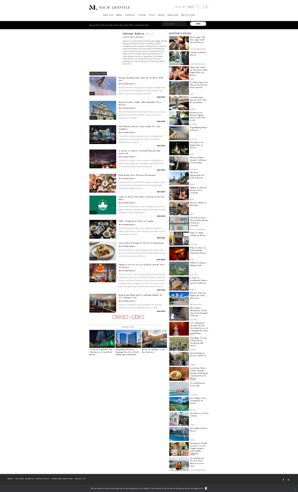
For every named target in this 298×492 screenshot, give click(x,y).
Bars (190, 79)
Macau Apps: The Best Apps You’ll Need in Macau (197, 39)
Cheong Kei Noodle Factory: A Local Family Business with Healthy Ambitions (198, 448)
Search (206, 7)
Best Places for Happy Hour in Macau (197, 145)
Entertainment (96, 142)
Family (190, 184)
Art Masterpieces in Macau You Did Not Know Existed (199, 85)
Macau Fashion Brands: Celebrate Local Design (198, 160)
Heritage (94, 166)
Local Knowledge (190, 49)
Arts (190, 94)
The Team (19, 479)
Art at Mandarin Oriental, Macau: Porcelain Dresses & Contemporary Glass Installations (199, 328)
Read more (161, 97)
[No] (295, 488)
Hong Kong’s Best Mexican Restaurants (137, 175)
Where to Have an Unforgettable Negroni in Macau (198, 250)
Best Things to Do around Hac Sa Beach (198, 400)
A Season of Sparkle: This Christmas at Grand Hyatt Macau (100, 352)
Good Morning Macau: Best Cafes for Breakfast (198, 100)
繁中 (183, 7)
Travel (161, 15)
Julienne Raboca (128, 84)
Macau (93, 118)
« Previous (118, 317)
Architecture (190, 305)
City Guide (189, 15)
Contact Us (79, 479)
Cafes (190, 425)
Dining (119, 15)
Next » (139, 317)
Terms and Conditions (62, 479)
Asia (92, 93)
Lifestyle (130, 15)
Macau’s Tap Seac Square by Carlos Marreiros (198, 295)
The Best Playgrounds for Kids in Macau (197, 175)
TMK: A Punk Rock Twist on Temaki (136, 221)
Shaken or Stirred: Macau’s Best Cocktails (198, 190)
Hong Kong (173, 15)
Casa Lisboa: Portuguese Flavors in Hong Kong (141, 243)
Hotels (119, 346)
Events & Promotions (99, 346)
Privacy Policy (43, 479)
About (10, 479)
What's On (108, 15)
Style (152, 15)
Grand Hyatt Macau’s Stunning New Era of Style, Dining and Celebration (127, 352)
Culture (142, 15)
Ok (206, 488)
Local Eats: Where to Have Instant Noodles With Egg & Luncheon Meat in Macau (199, 373)
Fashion (190, 169)
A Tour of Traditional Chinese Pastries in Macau (199, 280)
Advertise (29, 479)
